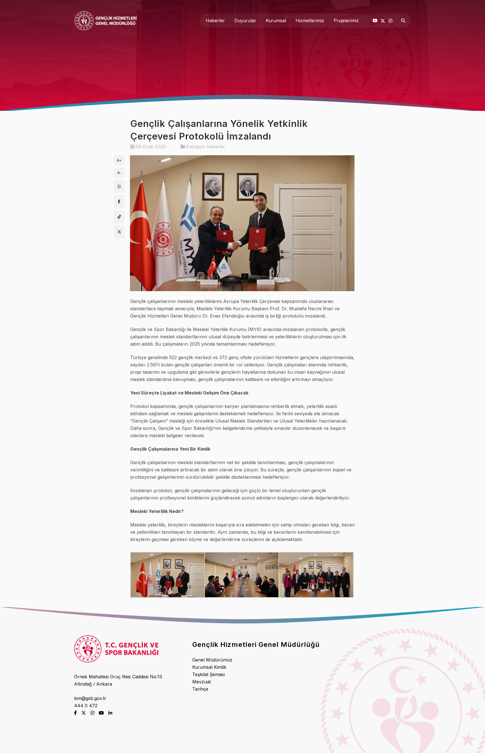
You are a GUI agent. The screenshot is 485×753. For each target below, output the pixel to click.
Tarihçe (200, 689)
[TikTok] (119, 216)
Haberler (216, 146)
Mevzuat (201, 681)
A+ (119, 160)
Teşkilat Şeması (208, 674)
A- (119, 172)
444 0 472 (85, 705)
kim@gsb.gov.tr (90, 698)
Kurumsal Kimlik (209, 667)
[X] (119, 231)
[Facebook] (119, 201)
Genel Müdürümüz (212, 660)
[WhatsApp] (119, 186)
